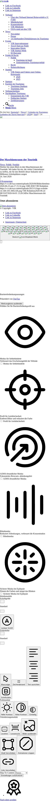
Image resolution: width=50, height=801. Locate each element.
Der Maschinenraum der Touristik (18, 159)
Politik (8, 164)
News (2, 164)
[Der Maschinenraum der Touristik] (25, 117)
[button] (1, 241)
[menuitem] (27, 22)
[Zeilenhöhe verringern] (2, 643)
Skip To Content (7, 773)
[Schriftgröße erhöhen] (2, 601)
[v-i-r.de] (4, 1)
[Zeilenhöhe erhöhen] (2, 633)
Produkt (16, 164)
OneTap (16, 299)
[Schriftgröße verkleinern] (2, 611)
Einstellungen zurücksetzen (11, 776)
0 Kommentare (6, 181)
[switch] (12, 364)
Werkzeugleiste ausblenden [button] (11, 304)
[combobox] (25, 232)
